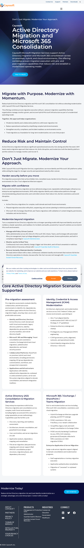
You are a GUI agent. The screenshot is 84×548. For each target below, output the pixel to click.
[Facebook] (74, 512)
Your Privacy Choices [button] (11, 535)
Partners (10, 513)
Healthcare (46, 518)
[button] (80, 2)
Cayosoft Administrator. (31, 239)
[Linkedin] (63, 512)
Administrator (28, 514)
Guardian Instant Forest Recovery (32, 520)
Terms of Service (9, 523)
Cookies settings (37, 278)
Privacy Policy (10, 273)
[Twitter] (68, 512)
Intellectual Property (12, 529)
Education (45, 512)
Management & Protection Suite (33, 510)
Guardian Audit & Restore (32, 517)
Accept (53, 278)
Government (46, 515)
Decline (70, 278)
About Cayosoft (10, 508)
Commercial (46, 510)
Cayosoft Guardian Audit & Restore (46, 247)
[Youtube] (63, 518)
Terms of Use (22, 273)
